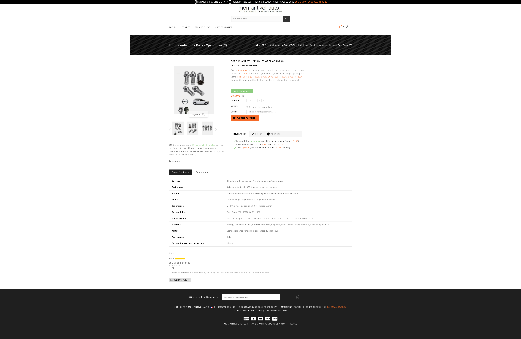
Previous (170, 129)
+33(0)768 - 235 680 (241, 2)
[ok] (297, 297)
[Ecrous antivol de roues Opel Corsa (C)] (179, 128)
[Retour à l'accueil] (257, 45)
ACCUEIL (173, 27)
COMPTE (186, 27)
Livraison (241, 134)
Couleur (235, 106)
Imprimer (176, 161)
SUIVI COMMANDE (223, 27)
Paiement (275, 134)
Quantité (235, 100)
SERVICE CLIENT (202, 27)
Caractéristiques (180, 172)
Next (216, 129)
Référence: (236, 65)
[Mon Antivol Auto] (260, 10)
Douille (234, 112)
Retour (258, 134)
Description (202, 172)
